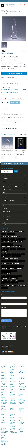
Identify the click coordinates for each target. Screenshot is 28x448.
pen (4, 214)
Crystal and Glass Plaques (8, 246)
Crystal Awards (4, 150)
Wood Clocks (4, 288)
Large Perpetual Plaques (12, 391)
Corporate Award (5, 241)
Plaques (5, 203)
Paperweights (5, 270)
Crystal (20, 241)
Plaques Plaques (13, 278)
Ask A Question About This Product (14, 73)
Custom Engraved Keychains (3, 410)
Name (3, 294)
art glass (5, 225)
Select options (2, 157)
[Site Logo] (9, 5)
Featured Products (7, 216)
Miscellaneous (6, 211)
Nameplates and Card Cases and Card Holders (12, 268)
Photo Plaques (5, 278)
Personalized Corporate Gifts (22, 383)
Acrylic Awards (6, 175)
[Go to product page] (7, 143)
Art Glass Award (19, 231)
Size (2, 77)
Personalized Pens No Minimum (13, 383)
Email (3, 301)
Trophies (5, 208)
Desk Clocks (4, 251)
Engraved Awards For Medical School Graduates (12, 423)
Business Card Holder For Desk (13, 414)
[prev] (23, 51)
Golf (4, 192)
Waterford (13, 285)
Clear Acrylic (5, 238)
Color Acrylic (12, 238)
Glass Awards (21, 261)
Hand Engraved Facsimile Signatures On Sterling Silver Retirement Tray (4, 441)
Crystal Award (18, 246)
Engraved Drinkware (6, 256)
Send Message (6, 320)
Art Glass (12, 231)
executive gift (5, 258)
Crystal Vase (13, 248)
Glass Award (13, 261)
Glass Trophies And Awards (4, 396)
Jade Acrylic (4, 263)
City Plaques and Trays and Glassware (10, 236)
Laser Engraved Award (14, 263)
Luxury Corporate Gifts (3, 391)
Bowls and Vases (11, 234)
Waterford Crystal (21, 285)
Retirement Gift (19, 280)
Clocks (4, 181)
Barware (4, 234)
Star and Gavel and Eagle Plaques (9, 283)
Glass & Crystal (10, 150)
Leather (5, 195)
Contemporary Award (21, 238)
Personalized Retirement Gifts (4, 366)
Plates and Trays (5, 280)
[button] (2, 5)
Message (4, 307)
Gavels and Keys (5, 261)
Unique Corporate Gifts (3, 378)
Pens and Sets (13, 270)
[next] (26, 51)
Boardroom (5, 178)
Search (15, 171)
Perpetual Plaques (6, 273)
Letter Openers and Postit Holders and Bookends (12, 265)
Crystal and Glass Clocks (7, 243)
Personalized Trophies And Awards (4, 383)
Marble (4, 197)
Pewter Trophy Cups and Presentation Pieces (11, 275)
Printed (13, 280)
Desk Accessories (7, 189)
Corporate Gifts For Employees (21, 410)
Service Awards (6, 205)
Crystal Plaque (22, 413)
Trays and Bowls (5, 285)
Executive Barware (17, 256)
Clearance (5, 219)
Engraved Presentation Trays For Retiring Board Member (13, 431)
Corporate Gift (14, 241)
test (4, 222)
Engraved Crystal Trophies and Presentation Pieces (13, 253)
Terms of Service (9, 327)
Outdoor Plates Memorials (9, 200)
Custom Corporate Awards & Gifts (10, 186)
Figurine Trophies (14, 258)
